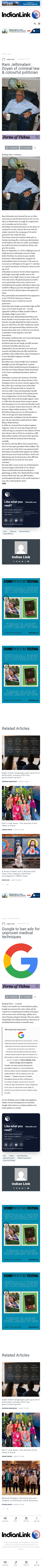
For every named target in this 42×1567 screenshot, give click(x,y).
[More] (35, 148)
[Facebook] (14, 561)
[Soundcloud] (22, 561)
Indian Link (11, 59)
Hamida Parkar (7, 829)
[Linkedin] (19, 561)
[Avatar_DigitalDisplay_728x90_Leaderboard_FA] (21, 137)
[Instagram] (16, 561)
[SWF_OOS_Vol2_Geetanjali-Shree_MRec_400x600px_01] (21, 607)
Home (4, 54)
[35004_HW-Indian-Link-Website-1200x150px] (21, 3)
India (9, 54)
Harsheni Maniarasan (9, 781)
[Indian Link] (21, 15)
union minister (8, 533)
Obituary (13, 531)
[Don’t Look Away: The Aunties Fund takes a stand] (21, 803)
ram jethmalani (24, 531)
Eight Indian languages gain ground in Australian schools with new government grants (21, 775)
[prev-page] (3, 884)
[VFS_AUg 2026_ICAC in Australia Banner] (21, 31)
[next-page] (7, 884)
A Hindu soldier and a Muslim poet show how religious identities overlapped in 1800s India (19, 873)
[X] (25, 561)
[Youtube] (28, 561)
